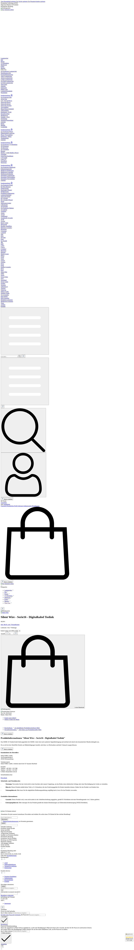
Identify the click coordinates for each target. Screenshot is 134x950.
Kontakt (6, 881)
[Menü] (25, 331)
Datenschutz (7, 868)
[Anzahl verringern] (7, 633)
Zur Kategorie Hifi (6, 97)
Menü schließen (8, 499)
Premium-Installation (10, 876)
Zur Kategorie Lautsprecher (9, 71)
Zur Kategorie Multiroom (8, 167)
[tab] (22, 728)
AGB (6, 863)
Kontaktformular (11, 855)
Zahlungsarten (27, 506)
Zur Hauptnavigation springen (36, 1)
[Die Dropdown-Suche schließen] (23, 356)
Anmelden (4, 502)
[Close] (2, 907)
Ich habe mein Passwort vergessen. (11, 915)
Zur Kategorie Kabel (7, 185)
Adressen (20, 506)
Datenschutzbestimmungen (10, 821)
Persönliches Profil (12, 506)
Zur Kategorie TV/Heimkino (9, 144)
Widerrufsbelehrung (10, 864)
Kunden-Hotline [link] (5, 846)
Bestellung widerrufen (7, 895)
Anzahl (3, 633)
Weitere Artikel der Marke (11, 719)
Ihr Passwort (25, 915)
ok (2, 890)
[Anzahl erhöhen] (16, 633)
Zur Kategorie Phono (7, 131)
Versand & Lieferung (10, 866)
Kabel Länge (8, 631)
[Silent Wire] (5, 612)
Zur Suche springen (22, 1)
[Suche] (23, 430)
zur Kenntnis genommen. (18, 821)
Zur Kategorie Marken (7, 208)
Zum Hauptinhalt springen (8, 1)
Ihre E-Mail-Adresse (7, 913)
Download (4, 778)
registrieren (7, 504)
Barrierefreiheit (8, 880)
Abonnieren (4, 819)
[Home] (24, 56)
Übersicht (4, 506)
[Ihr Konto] (23, 475)
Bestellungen (35, 506)
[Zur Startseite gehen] (7, 9)
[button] (4, 944)
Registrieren (4, 924)
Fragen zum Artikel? (10, 718)
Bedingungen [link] (4, 857)
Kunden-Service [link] (5, 871)
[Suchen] (19, 356)
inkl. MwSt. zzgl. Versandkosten (10, 624)
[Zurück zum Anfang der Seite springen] (2, 946)
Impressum (7, 903)
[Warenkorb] (67, 543)
